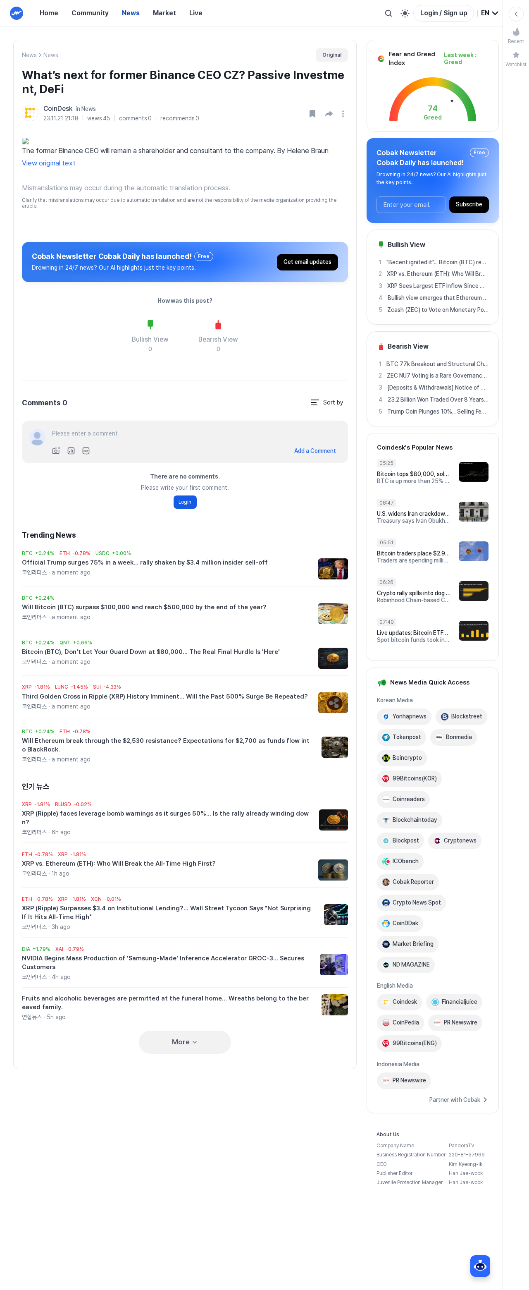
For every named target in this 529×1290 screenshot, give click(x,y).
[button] (329, 114)
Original (331, 55)
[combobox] (490, 13)
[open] (344, 114)
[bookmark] (312, 114)
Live (196, 13)
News (131, 13)
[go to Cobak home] (16, 13)
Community (90, 13)
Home (49, 13)
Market (164, 13)
